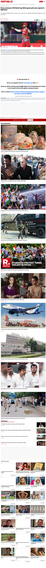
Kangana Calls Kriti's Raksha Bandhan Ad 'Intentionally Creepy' (12, 299)
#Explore (42, 92)
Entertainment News (4, 301)
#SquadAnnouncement (32, 92)
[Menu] (44, 1)
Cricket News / (7, 4)
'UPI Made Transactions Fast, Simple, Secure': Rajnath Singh (13, 424)
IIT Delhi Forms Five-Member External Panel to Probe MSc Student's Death (14, 359)
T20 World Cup (9, 49)
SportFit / (4, 4)
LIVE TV (41, 1)
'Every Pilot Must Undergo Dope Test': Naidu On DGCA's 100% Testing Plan (14, 329)
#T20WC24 (22, 92)
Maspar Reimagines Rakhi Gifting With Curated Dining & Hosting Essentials (14, 151)
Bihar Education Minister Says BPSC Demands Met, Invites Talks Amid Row (14, 210)
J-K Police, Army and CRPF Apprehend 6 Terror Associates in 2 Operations (14, 240)
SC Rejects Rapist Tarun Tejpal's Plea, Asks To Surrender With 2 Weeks (13, 181)
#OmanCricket (14, 92)
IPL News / (11, 4)
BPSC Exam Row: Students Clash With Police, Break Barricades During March (15, 270)
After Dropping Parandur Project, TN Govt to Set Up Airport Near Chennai (14, 388)
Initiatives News (3, 152)
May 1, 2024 (30, 96)
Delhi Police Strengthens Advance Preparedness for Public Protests (13, 418)
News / (1, 4)
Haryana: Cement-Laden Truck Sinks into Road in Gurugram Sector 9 (14, 436)
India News (2, 182)
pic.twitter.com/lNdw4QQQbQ (23, 93)
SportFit (1, 20)
